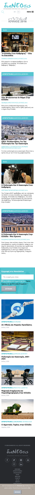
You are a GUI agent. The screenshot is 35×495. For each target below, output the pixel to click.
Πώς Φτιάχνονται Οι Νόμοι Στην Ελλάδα (15, 98)
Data (17, 474)
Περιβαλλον (27, 421)
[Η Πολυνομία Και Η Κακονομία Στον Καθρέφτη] (17, 173)
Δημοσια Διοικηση (21, 74)
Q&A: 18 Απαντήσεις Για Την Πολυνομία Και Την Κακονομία (14, 142)
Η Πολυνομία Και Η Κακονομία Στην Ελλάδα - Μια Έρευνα (17, 235)
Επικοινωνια (17, 483)
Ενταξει (17, 492)
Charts (17, 478)
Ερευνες (17, 469)
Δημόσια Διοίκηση (20, 354)
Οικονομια (18, 421)
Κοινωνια (17, 322)
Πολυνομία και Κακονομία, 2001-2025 (15, 358)
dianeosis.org (20, 485)
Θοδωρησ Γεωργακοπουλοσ (10, 239)
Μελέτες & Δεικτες (21, 388)
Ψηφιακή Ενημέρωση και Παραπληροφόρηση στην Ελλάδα (16, 392)
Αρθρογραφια (7, 74)
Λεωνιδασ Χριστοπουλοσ (9, 102)
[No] (33, 489)
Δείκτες (17, 476)
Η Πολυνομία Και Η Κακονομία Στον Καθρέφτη (17, 186)
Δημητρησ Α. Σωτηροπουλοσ (11, 146)
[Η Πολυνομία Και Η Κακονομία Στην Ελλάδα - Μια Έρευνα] (17, 222)
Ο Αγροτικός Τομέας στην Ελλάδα (16, 425)
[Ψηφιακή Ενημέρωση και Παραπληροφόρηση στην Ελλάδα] (17, 375)
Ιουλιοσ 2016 (23, 58)
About (17, 481)
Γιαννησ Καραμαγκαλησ (9, 58)
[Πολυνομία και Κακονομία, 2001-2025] (17, 341)
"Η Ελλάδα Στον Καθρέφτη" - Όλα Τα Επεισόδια (16, 54)
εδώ (29, 488)
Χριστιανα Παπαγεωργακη (9, 190)
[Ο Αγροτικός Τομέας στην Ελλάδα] (17, 409)
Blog (5, 30)
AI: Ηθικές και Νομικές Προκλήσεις (16, 325)
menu (29, 12)
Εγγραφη (8, 289)
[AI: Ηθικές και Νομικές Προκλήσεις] (17, 309)
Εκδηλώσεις (17, 472)
